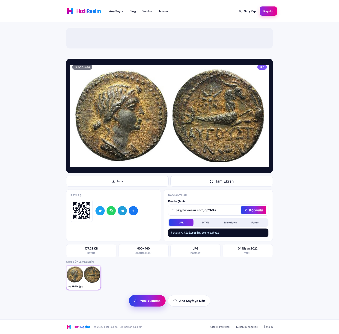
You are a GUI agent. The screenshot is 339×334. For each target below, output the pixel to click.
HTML (205, 222)
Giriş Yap (250, 11)
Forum (255, 222)
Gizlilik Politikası (220, 326)
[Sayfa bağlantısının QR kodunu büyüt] (82, 211)
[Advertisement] (169, 38)
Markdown (230, 222)
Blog (133, 11)
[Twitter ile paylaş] (100, 210)
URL (181, 222)
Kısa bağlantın (177, 201)
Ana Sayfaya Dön (192, 301)
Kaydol (268, 11)
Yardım (147, 11)
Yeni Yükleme (150, 301)
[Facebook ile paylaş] (133, 210)
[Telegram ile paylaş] (122, 210)
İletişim (163, 11)
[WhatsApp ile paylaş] (111, 210)
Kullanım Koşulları (247, 326)
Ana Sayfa (116, 11)
